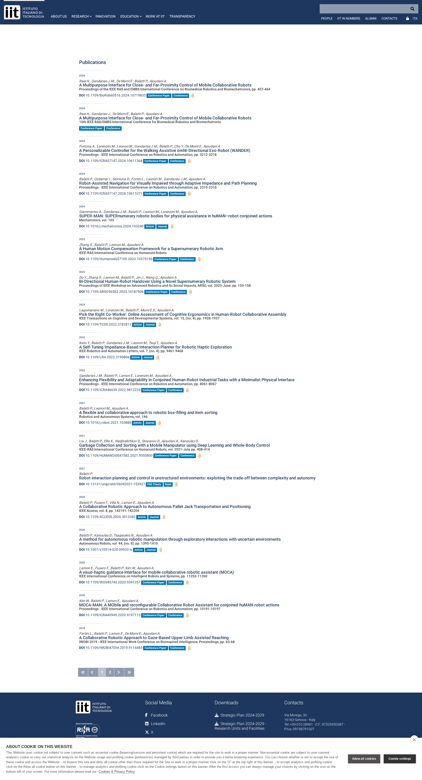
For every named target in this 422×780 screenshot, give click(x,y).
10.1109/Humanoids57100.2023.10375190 (115, 259)
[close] (414, 739)
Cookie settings (400, 758)
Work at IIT (155, 16)
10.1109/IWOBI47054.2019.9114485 (110, 648)
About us (59, 16)
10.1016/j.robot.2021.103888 (105, 422)
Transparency (182, 16)
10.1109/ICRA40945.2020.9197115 (109, 615)
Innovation (105, 16)
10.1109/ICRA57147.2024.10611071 (110, 193)
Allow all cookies (364, 758)
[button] (81, 12)
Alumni (371, 18)
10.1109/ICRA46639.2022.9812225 (109, 390)
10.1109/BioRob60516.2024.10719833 (112, 95)
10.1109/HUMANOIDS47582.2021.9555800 (116, 455)
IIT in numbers (348, 18)
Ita (415, 18)
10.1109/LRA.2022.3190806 (104, 357)
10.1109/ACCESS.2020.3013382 (107, 517)
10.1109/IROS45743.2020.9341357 (109, 582)
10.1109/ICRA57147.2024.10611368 (110, 161)
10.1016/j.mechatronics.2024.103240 (111, 226)
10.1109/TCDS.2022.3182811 (105, 324)
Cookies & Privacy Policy (117, 771)
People (326, 18)
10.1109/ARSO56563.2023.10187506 (111, 292)
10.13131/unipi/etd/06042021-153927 (112, 484)
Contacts (389, 18)
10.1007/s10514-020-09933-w (105, 549)
